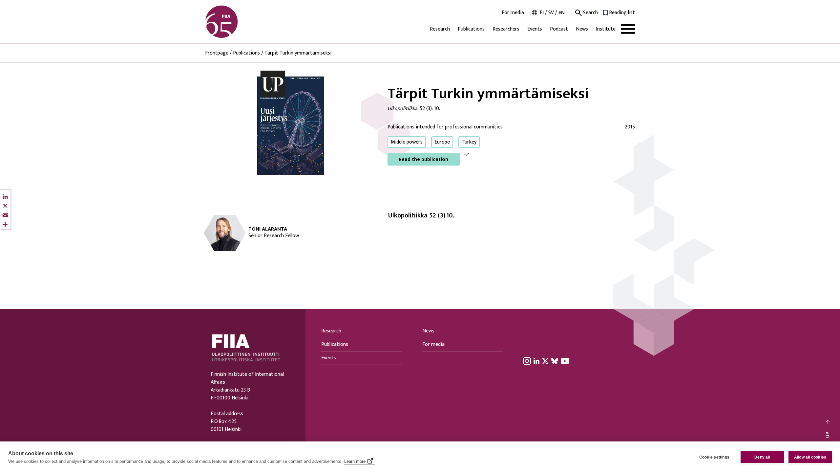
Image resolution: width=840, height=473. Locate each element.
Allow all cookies (810, 457)
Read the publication (423, 159)
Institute (606, 29)
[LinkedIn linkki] (536, 361)
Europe (442, 142)
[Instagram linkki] (527, 361)
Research (440, 29)
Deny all (762, 457)
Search (590, 13)
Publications (471, 29)
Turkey (469, 142)
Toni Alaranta (267, 229)
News (582, 29)
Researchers (506, 29)
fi (542, 12)
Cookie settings (714, 457)
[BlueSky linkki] (554, 361)
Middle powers (407, 142)
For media (513, 13)
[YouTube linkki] (565, 361)
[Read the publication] (291, 125)
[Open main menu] (628, 29)
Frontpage (216, 53)
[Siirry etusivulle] (236, 21)
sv (551, 12)
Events (534, 29)
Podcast (559, 29)
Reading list (622, 13)
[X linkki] (545, 361)
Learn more (355, 461)
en (561, 12)
